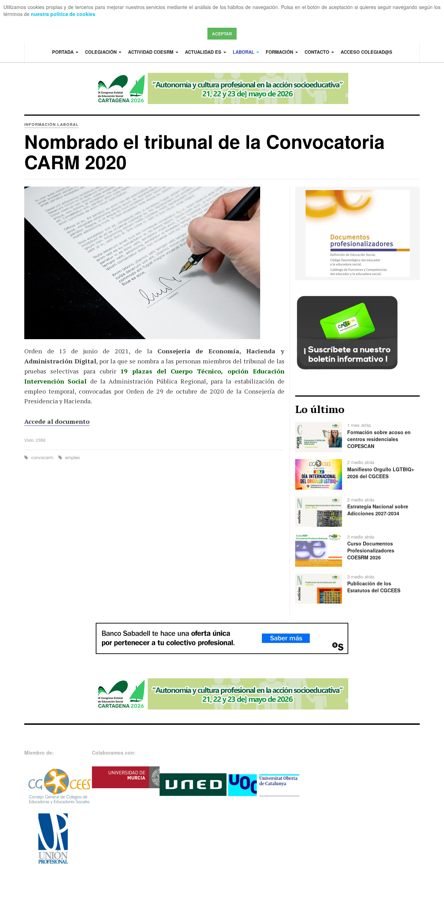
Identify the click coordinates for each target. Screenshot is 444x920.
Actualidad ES (204, 52)
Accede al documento (56, 421)
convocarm (42, 457)
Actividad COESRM (151, 52)
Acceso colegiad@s (366, 52)
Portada (63, 52)
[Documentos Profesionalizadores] (358, 232)
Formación (280, 52)
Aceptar (222, 34)
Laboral (244, 52)
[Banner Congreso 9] (222, 88)
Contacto (318, 52)
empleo (72, 457)
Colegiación (101, 52)
